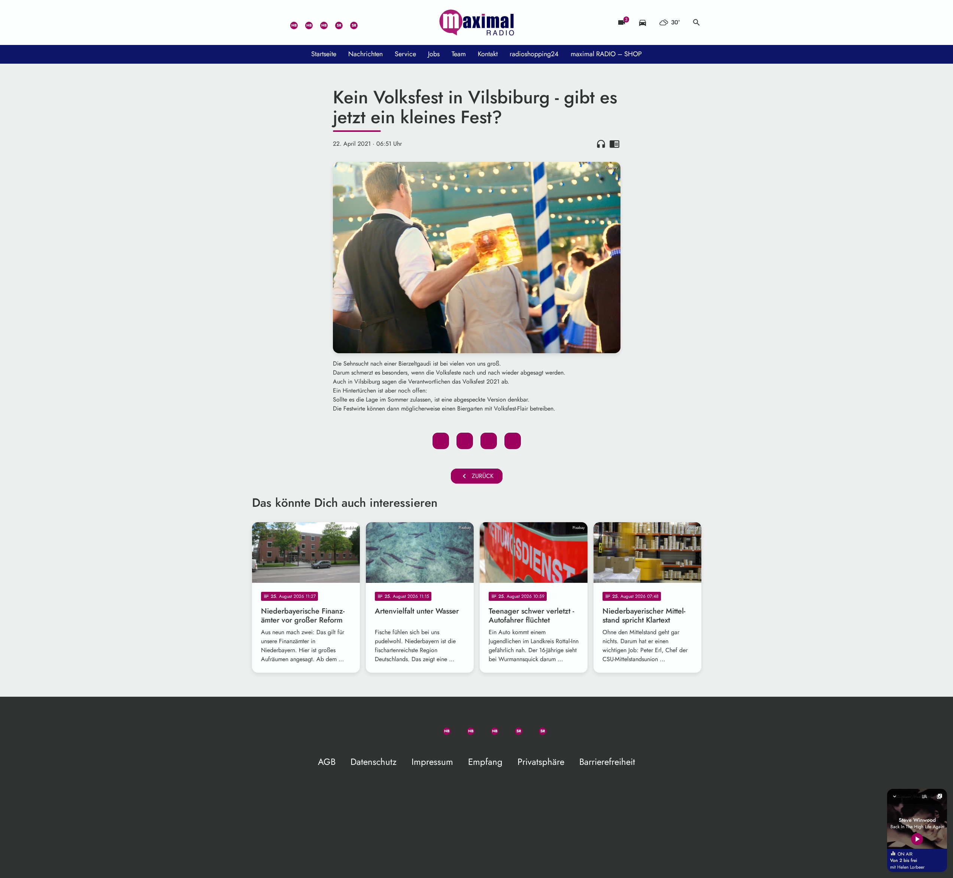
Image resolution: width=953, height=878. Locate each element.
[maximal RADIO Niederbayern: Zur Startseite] (476, 22)
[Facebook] (304, 22)
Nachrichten (365, 54)
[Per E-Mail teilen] (513, 441)
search (696, 22)
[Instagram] (319, 22)
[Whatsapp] (289, 22)
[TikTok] (364, 22)
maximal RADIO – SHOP (606, 54)
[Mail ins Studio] (259, 22)
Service (405, 54)
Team (459, 54)
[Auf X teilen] (465, 441)
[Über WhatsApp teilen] (489, 441)
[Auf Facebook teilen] (441, 441)
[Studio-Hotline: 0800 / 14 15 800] (274, 22)
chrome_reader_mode (614, 144)
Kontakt (488, 54)
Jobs (434, 54)
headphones (601, 144)
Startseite (323, 54)
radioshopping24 (534, 54)
